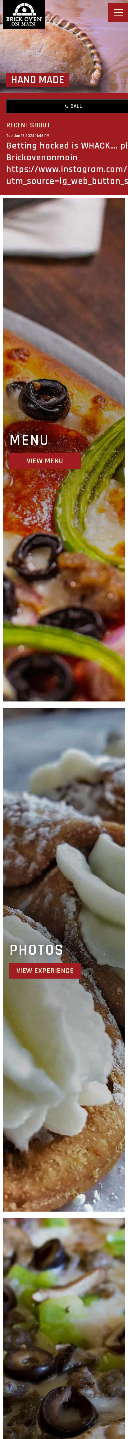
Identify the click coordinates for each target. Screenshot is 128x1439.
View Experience (45, 970)
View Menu (45, 461)
